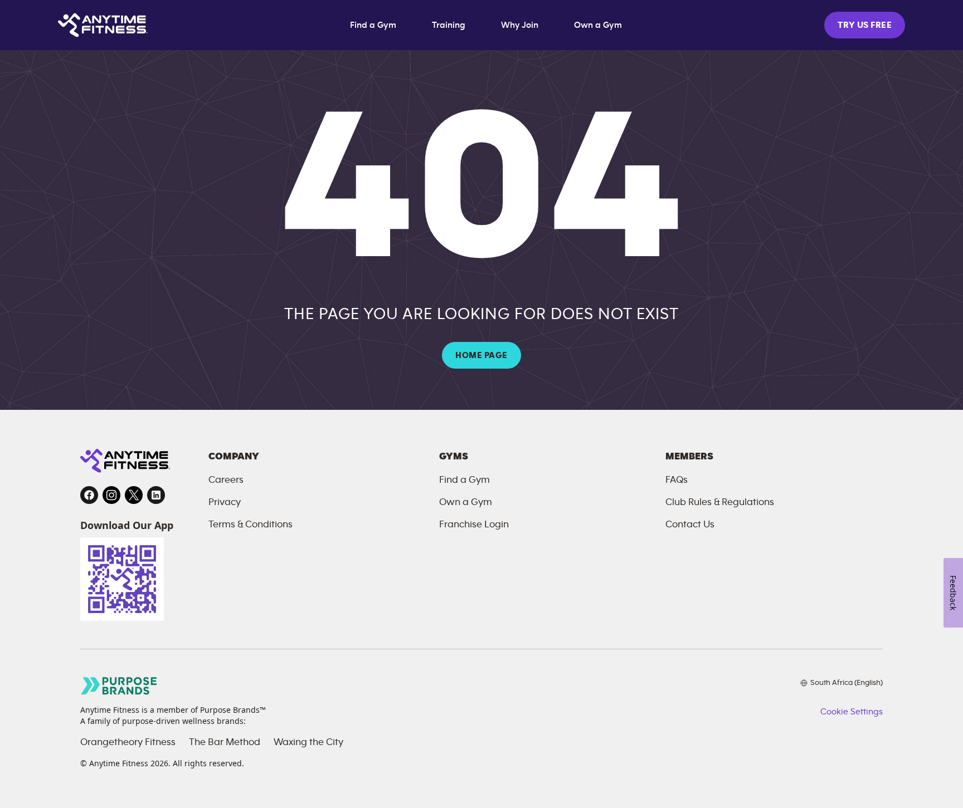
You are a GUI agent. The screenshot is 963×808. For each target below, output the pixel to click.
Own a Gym (598, 25)
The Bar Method (224, 742)
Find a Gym (373, 25)
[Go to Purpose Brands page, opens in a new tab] (119, 686)
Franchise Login (474, 525)
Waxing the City (308, 742)
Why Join (519, 25)
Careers (226, 480)
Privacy (224, 502)
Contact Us (689, 525)
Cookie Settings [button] (851, 711)
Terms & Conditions (250, 525)
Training (448, 25)
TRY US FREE (865, 25)
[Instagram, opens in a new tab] (111, 495)
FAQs (676, 480)
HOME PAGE (481, 355)
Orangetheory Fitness (128, 742)
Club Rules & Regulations (719, 502)
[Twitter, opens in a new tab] (134, 495)
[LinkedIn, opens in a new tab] (156, 495)
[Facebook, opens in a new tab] (89, 495)
